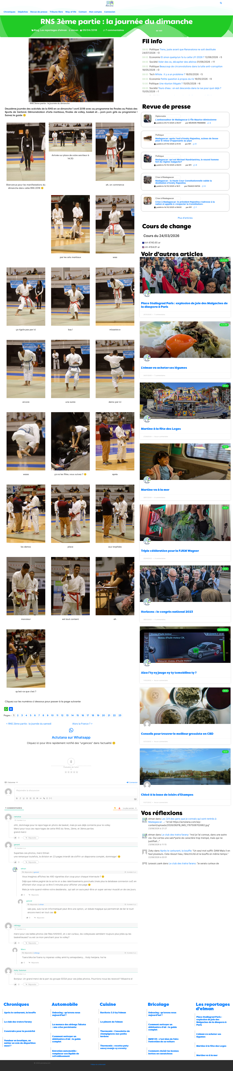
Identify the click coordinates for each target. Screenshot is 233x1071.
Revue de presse (38, 12)
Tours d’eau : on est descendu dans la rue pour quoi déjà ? (189, 88)
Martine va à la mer (155, 489)
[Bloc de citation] (37, 798)
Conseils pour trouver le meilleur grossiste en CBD (177, 733)
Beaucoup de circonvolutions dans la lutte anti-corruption (191, 66)
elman (41, 904)
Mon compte (95, 12)
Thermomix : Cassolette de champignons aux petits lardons (115, 1034)
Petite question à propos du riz (177, 78)
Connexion (109, 12)
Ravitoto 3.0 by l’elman (113, 1012)
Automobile (65, 1004)
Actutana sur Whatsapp (71, 737)
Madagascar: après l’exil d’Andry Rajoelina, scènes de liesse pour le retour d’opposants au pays (186, 139)
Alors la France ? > (82, 723)
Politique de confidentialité (98, 1064)
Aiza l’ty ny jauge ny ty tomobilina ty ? (169, 672)
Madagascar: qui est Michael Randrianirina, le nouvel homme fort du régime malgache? (187, 160)
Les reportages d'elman (213, 1006)
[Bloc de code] (40, 798)
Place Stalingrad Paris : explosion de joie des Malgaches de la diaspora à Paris (211, 1021)
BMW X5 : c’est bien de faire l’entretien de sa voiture (163, 1040)
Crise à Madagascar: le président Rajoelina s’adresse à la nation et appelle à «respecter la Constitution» (185, 203)
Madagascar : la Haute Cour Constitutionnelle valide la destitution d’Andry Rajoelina (183, 182)
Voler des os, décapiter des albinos (177, 61)
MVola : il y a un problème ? (170, 74)
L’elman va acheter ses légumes (164, 367)
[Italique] (20, 798)
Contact (83, 12)
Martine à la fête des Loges (161, 428)
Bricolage (158, 1004)
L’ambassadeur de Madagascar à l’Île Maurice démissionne (185, 119)
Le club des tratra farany (175, 834)
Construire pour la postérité (19, 1031)
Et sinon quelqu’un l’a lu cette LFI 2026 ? (182, 57)
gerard (36, 872)
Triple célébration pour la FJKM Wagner (170, 550)
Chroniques (9, 12)
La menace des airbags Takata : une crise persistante (69, 1026)
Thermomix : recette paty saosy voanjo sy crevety (114, 1047)
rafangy (37, 953)
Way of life (70, 12)
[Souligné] (23, 798)
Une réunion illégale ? (171, 83)
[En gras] (17, 798)
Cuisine (108, 1004)
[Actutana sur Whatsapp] (71, 730)
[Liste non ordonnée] (34, 798)
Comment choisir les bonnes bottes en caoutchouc (163, 1052)
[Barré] (27, 798)
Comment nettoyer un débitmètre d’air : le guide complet (66, 1039)
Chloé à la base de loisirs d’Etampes (167, 794)
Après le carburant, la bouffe (175, 850)
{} (47, 798)
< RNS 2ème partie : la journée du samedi (28, 723)
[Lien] (44, 798)
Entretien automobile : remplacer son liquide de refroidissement (65, 1054)
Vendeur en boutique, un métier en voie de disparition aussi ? (20, 1043)
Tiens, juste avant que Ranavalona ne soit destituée (188, 49)
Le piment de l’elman (111, 1021)
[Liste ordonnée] (30, 798)
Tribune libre (56, 12)
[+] (50, 798)
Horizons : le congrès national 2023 (167, 611)
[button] (185, 218)
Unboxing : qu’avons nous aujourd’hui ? (66, 1014)
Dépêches (23, 12)
